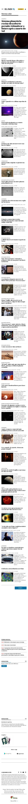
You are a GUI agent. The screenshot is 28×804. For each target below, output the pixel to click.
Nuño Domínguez (4, 147)
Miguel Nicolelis (4, 451)
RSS (14, 792)
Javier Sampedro (4, 571)
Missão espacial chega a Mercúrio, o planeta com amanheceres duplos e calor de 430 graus (12, 62)
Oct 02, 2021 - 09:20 (11, 66)
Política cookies (22, 789)
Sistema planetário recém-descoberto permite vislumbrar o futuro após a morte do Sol (13, 26)
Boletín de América (6, 722)
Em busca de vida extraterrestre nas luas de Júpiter (12, 144)
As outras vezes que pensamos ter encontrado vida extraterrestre (12, 509)
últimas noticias (5, 639)
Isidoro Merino (4, 105)
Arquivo (3, 735)
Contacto (4, 789)
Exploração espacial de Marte (7, 180)
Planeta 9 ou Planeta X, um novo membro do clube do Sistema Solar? (12, 82)
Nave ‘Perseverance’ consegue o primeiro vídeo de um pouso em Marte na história (13, 260)
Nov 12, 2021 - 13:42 (12, 50)
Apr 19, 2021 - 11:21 (13, 185)
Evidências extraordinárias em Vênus (12, 568)
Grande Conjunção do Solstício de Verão (10, 403)
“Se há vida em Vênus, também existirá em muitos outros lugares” (13, 527)
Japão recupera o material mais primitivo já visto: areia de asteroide (12, 430)
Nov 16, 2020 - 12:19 (13, 451)
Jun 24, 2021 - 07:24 (12, 105)
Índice (17, 792)
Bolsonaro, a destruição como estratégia (14, 642)
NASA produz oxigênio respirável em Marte (12, 163)
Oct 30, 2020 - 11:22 (13, 474)
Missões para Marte (5, 362)
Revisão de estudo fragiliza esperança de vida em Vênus (13, 471)
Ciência (2, 487)
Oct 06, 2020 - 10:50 (19, 494)
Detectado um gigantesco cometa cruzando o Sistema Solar (11, 123)
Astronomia (3, 199)
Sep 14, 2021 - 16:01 (11, 85)
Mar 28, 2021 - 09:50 (13, 243)
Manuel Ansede (4, 126)
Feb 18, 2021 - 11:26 (13, 349)
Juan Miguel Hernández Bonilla (7, 204)
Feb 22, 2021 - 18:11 (13, 264)
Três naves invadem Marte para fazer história (13, 386)
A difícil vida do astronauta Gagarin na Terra (13, 240)
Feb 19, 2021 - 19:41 (9, 283)
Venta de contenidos (10, 789)
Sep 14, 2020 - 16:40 (13, 553)
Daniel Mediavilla (5, 512)
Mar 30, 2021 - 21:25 (13, 224)
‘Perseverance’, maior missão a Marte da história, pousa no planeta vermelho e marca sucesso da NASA (13, 326)
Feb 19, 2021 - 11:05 (22, 305)
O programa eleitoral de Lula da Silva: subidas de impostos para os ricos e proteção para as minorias (13, 649)
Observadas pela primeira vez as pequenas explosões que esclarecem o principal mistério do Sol (13, 491)
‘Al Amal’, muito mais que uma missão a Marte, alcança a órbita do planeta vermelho (13, 366)
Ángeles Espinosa (4, 369)
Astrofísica (3, 80)
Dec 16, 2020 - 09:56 (13, 433)
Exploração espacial (5, 257)
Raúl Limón (3, 66)
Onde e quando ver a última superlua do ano (13, 102)
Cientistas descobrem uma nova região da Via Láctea (13, 201)
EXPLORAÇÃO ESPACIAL (5, 238)
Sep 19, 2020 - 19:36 (13, 512)
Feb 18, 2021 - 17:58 (13, 329)
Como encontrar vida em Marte (11, 347)
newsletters (4, 661)
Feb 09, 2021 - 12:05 (15, 369)
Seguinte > (20, 587)
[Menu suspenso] (2, 9)
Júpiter (3, 142)
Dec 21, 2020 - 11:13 (19, 410)
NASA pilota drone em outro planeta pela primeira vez (12, 182)
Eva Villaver (3, 85)
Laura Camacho (4, 50)
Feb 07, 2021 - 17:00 (13, 389)
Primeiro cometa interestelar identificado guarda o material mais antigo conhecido (12, 221)
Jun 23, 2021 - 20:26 (12, 126)
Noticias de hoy (21, 792)
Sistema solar (6, 14)
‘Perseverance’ (4, 161)
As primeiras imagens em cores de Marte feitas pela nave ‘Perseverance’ (13, 280)
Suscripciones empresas (8, 792)
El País (2, 283)
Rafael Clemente (4, 243)
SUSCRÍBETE (20, 9)
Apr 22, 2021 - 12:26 (13, 166)
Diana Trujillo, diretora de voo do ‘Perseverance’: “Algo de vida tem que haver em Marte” (13, 302)
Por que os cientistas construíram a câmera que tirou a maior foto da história (12, 549)
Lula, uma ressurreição (10, 645)
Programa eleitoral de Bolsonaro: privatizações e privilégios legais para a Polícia (12, 654)
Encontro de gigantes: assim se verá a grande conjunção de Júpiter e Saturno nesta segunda (13, 407)
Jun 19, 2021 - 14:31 (13, 147)
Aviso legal (17, 789)
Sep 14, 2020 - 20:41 (15, 530)
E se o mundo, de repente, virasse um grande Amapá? (12, 448)
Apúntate (4, 665)
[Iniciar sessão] (25, 9)
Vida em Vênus (4, 468)
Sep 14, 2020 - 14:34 (13, 571)
